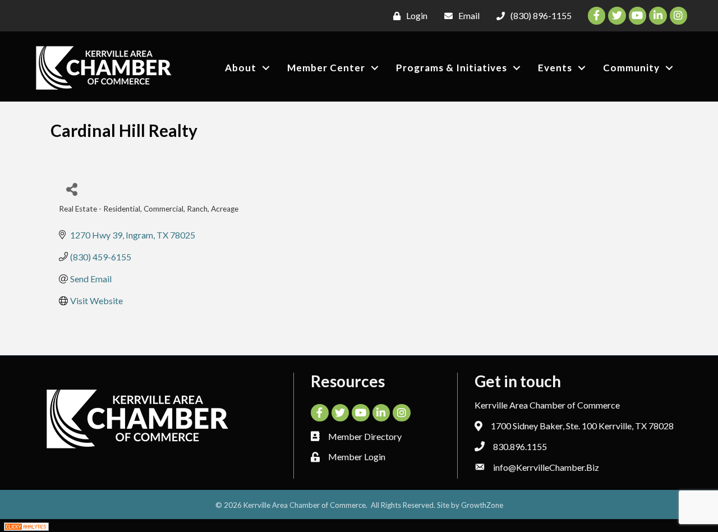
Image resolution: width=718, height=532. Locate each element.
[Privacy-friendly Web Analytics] (26, 525)
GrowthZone (482, 505)
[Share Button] (71, 188)
